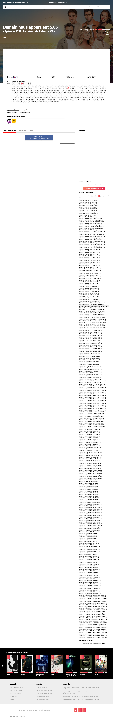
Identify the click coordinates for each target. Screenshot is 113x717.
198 (72, 97)
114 (99, 90)
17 (49, 86)
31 (81, 86)
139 (92, 93)
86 (19, 90)
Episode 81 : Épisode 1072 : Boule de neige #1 (90, 330)
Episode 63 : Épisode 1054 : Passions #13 (89, 301)
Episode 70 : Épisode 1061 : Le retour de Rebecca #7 (92, 312)
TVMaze (17, 716)
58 (50, 88)
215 (26, 99)
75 (89, 88)
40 (102, 86)
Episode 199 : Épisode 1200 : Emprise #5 (89, 538)
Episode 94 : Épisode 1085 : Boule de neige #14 (91, 351)
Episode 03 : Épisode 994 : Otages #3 (88, 204)
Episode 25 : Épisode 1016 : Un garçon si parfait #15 (92, 239)
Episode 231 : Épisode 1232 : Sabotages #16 (89, 590)
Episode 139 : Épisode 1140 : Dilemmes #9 (89, 441)
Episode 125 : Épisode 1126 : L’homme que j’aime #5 (91, 418)
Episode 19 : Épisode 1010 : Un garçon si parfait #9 (91, 230)
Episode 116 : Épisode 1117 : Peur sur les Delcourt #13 (92, 397)
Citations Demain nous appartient (94, 188)
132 (73, 93)
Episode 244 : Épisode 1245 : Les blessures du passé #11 (93, 611)
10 (33, 86)
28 (74, 86)
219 (37, 99)
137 (87, 93)
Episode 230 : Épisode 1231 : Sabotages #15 (89, 588)
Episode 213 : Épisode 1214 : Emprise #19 (89, 561)
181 (24, 97)
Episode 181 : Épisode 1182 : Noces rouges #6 (90, 509)
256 (46, 101)
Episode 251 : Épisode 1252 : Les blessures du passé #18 (93, 622)
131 (70, 93)
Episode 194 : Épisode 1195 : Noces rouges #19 (90, 530)
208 (100, 97)
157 (49, 95)
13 (40, 86)
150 (30, 95)
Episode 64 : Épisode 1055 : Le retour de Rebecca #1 (92, 303)
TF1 (17, 77)
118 (26, 93)
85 (17, 90)
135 (81, 93)
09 (31, 86)
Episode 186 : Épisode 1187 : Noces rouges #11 (90, 517)
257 (49, 101)
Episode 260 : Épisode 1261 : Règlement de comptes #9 (93, 637)
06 (24, 86)
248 (24, 101)
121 (43, 93)
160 (58, 95)
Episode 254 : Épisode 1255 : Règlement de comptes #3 (93, 627)
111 (83, 90)
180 (21, 97)
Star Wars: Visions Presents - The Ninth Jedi (71, 676)
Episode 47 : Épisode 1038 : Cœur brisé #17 (90, 275)
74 (86, 88)
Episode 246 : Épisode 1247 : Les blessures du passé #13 (93, 614)
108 (75, 90)
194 (61, 97)
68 (73, 88)
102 (58, 90)
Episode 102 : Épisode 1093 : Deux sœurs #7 (90, 364)
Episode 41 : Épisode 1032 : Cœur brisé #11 (89, 265)
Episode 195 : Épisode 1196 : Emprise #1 (89, 532)
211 (15, 99)
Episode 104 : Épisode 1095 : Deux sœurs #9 (90, 368)
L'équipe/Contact (32, 710)
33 (86, 86)
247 (22, 101)
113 (94, 90)
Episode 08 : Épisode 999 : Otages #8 (88, 212)
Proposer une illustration (13, 110)
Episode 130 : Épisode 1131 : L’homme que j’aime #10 (92, 426)
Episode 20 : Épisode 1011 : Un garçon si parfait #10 (92, 231)
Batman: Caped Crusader (40, 675)
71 (80, 88)
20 (56, 86)
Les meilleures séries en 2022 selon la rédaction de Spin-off (81, 699)
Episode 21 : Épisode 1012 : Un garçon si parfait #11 (91, 233)
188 (44, 97)
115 (105, 90)
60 (54, 88)
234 (78, 99)
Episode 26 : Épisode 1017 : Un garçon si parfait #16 (92, 241)
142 (101, 93)
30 (79, 86)
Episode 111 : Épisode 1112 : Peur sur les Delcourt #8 (92, 381)
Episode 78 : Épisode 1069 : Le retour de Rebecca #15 (92, 325)
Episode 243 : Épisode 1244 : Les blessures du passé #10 (93, 609)
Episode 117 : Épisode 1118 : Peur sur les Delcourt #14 (92, 400)
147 (22, 95)
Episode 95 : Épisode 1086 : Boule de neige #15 (90, 353)
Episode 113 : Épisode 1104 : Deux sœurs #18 (90, 385)
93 (35, 90)
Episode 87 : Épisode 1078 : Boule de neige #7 (90, 340)
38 (98, 86)
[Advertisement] (56, 61)
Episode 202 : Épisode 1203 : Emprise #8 (89, 543)
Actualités (66, 684)
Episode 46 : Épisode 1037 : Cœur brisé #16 (90, 273)
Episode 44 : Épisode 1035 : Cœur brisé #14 (90, 270)
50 (31, 88)
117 (21, 93)
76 (91, 88)
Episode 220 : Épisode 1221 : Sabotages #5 (89, 572)
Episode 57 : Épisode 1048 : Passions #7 (89, 291)
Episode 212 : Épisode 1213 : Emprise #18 (89, 559)
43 (14, 88)
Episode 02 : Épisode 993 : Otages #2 (88, 202)
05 (21, 86)
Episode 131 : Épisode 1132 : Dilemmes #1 (89, 428)
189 (47, 97)
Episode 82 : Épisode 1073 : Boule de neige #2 (90, 332)
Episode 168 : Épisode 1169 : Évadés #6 (88, 488)
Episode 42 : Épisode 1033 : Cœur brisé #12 (89, 267)
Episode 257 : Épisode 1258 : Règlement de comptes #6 (93, 632)
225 (54, 99)
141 (98, 93)
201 (80, 97)
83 (12, 90)
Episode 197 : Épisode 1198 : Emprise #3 (89, 535)
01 (12, 86)
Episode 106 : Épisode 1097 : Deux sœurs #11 (90, 371)
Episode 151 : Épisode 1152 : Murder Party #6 (90, 460)
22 (61, 86)
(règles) (108, 34)
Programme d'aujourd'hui (44, 690)
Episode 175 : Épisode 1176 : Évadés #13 (89, 499)
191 (52, 97)
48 (26, 88)
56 (45, 88)
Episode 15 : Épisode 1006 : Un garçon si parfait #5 (91, 223)
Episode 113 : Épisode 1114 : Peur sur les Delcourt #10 (92, 387)
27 (72, 86)
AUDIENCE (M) (90, 77)
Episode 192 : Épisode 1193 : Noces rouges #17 (90, 527)
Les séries (13, 684)
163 (66, 95)
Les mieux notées (15, 693)
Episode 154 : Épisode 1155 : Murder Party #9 (90, 465)
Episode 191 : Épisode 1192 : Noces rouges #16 (90, 525)
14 (42, 86)
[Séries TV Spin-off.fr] (11, 7)
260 (58, 101)
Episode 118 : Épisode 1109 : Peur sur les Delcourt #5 (92, 402)
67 (70, 88)
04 (19, 86)
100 (52, 90)
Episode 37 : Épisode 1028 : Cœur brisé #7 (89, 259)
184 (32, 97)
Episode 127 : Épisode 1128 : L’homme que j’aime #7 (91, 421)
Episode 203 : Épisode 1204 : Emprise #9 (89, 545)
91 (31, 90)
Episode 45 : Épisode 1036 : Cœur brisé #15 (89, 272)
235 (81, 99)
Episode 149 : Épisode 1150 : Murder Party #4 (90, 457)
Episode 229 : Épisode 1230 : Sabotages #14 (90, 587)
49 (29, 88)
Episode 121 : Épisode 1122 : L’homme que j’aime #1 (91, 411)
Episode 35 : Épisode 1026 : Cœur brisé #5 (89, 255)
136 (84, 93)
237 (87, 99)
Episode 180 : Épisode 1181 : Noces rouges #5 (90, 507)
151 (33, 95)
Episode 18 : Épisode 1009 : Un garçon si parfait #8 (91, 228)
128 (62, 93)
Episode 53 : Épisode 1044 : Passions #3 (89, 285)
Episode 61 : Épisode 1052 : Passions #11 (89, 298)
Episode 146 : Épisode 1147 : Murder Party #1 (90, 452)
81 (103, 88)
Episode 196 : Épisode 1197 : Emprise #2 (89, 533)
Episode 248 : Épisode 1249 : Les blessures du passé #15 (93, 618)
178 (16, 97)
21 (58, 86)
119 (32, 93)
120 (37, 93)
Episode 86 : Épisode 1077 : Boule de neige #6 (90, 338)
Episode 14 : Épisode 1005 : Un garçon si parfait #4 (91, 221)
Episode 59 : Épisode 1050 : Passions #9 (89, 294)
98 (47, 90)
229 (65, 99)
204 (89, 97)
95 (40, 90)
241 (98, 99)
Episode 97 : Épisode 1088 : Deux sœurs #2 (89, 356)
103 (60, 90)
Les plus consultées (16, 690)
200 (78, 97)
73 (84, 88)
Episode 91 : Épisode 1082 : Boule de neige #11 (90, 347)
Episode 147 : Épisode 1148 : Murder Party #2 (90, 454)
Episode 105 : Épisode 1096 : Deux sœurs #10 (90, 369)
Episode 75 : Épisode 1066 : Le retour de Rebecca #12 (92, 321)
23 (63, 86)
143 (104, 93)
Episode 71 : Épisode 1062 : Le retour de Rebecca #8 (92, 314)
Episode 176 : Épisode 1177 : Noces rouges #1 (90, 501)
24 (65, 86)
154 (41, 95)
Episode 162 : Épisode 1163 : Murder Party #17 (90, 478)
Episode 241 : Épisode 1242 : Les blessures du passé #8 (93, 606)
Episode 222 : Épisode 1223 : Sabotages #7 (89, 575)
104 (63, 90)
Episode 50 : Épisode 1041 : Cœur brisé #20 (89, 280)
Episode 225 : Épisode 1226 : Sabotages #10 (90, 580)
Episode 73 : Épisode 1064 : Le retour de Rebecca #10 (92, 317)
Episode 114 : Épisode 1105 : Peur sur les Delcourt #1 (92, 389)
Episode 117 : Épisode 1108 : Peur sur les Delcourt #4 (92, 398)
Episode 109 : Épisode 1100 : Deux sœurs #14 (90, 376)
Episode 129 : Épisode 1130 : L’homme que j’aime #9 (91, 424)
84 (15, 90)
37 (95, 86)
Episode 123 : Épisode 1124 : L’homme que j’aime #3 (91, 415)
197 (69, 97)
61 (56, 88)
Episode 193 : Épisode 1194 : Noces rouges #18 (90, 528)
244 (13, 101)
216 (29, 99)
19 (54, 86)
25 (67, 86)
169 (83, 95)
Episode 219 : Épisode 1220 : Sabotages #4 (89, 570)
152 (35, 95)
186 (38, 97)
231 (70, 99)
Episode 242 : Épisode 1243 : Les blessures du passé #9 (93, 608)
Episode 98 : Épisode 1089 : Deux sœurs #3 (89, 358)
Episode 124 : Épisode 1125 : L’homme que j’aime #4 (92, 416)
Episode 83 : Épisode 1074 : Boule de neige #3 (90, 334)
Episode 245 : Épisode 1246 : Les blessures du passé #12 (93, 613)
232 (73, 99)
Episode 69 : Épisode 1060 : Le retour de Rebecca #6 (92, 311)
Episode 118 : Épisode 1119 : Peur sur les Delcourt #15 (92, 403)
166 (74, 95)
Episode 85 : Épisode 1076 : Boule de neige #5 (90, 337)
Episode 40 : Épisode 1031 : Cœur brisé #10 (90, 264)
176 (102, 95)
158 (52, 95)
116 (15, 93)
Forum (12, 699)
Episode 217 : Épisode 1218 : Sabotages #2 (89, 567)
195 (63, 97)
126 (57, 93)
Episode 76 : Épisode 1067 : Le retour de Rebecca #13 (92, 322)
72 (82, 88)
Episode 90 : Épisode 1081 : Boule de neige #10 (90, 345)
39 (100, 86)
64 (63, 88)
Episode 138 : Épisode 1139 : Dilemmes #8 (89, 439)
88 (24, 90)
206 (94, 97)
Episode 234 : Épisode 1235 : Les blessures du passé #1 (93, 595)
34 (88, 86)
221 (43, 99)
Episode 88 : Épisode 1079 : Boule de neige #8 (90, 342)
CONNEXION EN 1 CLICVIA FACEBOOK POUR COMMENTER (39, 137)
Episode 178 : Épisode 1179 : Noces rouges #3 (90, 504)
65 (66, 88)
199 (75, 97)
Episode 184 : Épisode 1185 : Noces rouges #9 (90, 514)
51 (33, 88)
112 (88, 90)
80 (100, 88)
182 (27, 97)
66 (68, 88)
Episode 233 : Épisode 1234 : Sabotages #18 (90, 593)
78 (96, 88)
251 (33, 101)
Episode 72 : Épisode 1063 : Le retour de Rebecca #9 (92, 316)
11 (35, 86)
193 (58, 97)
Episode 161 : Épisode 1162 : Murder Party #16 (90, 476)
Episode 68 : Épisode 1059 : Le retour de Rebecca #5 (92, 309)
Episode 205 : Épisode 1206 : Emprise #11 (89, 548)
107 (72, 90)
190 (49, 97)
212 (18, 99)
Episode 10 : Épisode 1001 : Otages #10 (88, 215)
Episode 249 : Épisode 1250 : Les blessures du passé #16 (93, 619)
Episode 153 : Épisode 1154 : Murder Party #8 (90, 463)
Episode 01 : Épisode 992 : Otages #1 (88, 200)
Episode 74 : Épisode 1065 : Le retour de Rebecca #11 (92, 319)
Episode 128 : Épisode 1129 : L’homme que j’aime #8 (91, 423)
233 (76, 99)
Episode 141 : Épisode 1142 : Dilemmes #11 (89, 444)
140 (95, 93)
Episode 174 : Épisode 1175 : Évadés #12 (89, 497)
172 (91, 95)
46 (22, 88)
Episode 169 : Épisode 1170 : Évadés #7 (88, 489)
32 (84, 86)
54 (40, 88)
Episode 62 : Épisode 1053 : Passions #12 (89, 299)
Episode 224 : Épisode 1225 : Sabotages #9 (89, 579)
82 (105, 88)
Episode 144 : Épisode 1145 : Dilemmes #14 (90, 449)
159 (55, 95)
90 (28, 90)
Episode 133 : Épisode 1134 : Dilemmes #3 (89, 431)
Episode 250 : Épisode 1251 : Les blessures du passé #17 (93, 621)
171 (88, 95)
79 (98, 88)
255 (44, 101)
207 (97, 97)
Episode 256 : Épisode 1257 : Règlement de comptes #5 (93, 631)
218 (35, 99)
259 (55, 101)
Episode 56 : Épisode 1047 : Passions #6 (89, 290)
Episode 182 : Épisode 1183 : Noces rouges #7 (90, 510)
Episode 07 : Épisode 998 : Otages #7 (88, 210)
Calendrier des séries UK (44, 699)
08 (28, 86)
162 (63, 95)
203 (86, 97)
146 (19, 95)
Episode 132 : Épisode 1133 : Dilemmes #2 (89, 429)
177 (13, 97)
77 (93, 88)
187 (41, 97)
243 (104, 99)
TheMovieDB (22, 716)
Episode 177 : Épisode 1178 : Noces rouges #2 (90, 502)
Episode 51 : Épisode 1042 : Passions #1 (88, 281)
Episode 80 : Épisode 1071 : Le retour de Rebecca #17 (92, 329)
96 (42, 90)
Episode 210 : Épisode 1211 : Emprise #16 (89, 556)
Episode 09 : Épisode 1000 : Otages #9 (88, 213)
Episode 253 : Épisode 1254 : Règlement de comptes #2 (93, 626)
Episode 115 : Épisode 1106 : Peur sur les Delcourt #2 (92, 392)
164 (69, 95)
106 (69, 90)
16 (47, 86)
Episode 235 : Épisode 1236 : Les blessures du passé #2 (92, 596)
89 (26, 90)
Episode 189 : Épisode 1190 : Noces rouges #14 (91, 522)
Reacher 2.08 (63, 2)
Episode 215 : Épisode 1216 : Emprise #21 (89, 564)
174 (97, 95)
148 (24, 95)
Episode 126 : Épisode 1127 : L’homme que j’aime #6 (91, 420)
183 (30, 97)
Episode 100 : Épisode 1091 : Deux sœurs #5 (90, 361)
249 (27, 101)
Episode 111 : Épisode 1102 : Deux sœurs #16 (90, 379)
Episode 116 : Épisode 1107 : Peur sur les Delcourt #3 (92, 395)
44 (17, 88)
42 (12, 88)
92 (33, 90)
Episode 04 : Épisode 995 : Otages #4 (88, 205)
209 (103, 97)
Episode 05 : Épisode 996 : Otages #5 (88, 207)
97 (45, 90)
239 (92, 99)
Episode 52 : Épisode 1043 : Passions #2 (89, 283)
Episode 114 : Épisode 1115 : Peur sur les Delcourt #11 (92, 390)
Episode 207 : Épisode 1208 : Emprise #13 (89, 551)
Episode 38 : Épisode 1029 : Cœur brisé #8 (89, 260)
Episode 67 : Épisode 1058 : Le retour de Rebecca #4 (92, 308)
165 (71, 95)
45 (19, 88)
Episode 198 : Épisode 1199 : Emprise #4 (89, 536)
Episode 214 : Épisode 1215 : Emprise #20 (89, 562)
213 (21, 99)
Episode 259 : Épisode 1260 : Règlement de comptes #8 (93, 635)
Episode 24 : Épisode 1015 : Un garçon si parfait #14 (92, 238)
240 (95, 99)
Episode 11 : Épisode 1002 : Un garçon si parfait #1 (91, 217)
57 (47, 88)
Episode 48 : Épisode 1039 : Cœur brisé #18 (90, 277)
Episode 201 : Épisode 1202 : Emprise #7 (89, 541)
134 (79, 93)
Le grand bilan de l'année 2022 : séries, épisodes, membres (80, 696)
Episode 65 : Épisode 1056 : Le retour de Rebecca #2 (92, 304)
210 (13, 99)
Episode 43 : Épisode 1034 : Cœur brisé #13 (90, 268)
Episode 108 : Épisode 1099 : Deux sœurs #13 (90, 374)
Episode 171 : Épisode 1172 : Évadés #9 (88, 493)
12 (38, 86)
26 (70, 86)
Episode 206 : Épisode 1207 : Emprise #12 (89, 549)
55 (43, 88)
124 (51, 93)
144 (13, 95)
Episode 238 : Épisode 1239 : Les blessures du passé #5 (93, 601)
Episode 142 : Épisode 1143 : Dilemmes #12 (89, 446)
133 (76, 93)
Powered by (9, 126)
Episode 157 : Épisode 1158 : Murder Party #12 (90, 470)
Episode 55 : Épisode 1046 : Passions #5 (89, 288)
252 (35, 101)
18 (51, 86)
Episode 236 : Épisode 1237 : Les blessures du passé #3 (93, 598)
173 (94, 95)
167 (77, 95)
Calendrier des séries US (44, 696)
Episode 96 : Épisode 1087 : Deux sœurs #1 (89, 355)
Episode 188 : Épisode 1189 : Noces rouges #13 (90, 520)
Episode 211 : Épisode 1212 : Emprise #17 (89, 557)
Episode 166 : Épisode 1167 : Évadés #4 (89, 484)
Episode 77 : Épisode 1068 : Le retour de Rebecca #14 (92, 324)
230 (67, 99)
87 (21, 90)
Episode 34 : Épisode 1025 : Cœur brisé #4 (89, 254)
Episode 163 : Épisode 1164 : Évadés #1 (88, 480)
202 (83, 97)
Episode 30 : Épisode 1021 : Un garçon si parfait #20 (92, 247)
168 (80, 95)
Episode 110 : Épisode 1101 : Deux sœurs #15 (90, 377)
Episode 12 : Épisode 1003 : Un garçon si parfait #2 (91, 218)
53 (38, 88)
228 (62, 99)
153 (38, 95)
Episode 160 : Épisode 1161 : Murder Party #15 (90, 475)
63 (61, 88)
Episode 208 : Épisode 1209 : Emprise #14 (89, 553)
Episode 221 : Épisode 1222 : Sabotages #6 (89, 574)
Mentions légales (44, 710)
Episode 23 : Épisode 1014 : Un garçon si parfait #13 (92, 236)
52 (36, 88)
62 (59, 88)
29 (77, 86)
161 (60, 95)
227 (59, 99)
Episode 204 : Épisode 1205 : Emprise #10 (89, 546)
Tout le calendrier (42, 687)
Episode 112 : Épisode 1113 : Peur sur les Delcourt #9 (92, 384)
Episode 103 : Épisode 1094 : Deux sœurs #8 (90, 366)
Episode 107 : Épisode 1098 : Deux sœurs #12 (90, 372)
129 (65, 93)
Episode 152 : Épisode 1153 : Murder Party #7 (90, 462)
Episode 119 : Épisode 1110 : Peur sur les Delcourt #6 (92, 405)
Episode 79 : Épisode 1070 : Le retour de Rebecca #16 (92, 327)
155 (44, 95)
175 (100, 95)
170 (86, 95)
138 (90, 93)
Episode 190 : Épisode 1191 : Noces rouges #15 (90, 523)
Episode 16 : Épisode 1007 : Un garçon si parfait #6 (91, 225)
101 (55, 90)
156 (46, 95)
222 (45, 99)
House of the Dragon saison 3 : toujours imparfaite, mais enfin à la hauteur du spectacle (81, 688)
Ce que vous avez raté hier (44, 693)
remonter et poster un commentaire (67, 143)
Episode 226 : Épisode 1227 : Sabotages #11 (90, 582)
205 (92, 97)
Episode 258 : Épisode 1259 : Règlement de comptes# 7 (93, 634)
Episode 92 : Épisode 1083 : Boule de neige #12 (90, 348)
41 (105, 86)
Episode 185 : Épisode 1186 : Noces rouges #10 (90, 515)
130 (68, 93)
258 (52, 101)
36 (93, 86)
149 (27, 95)
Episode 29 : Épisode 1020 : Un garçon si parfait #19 (92, 246)
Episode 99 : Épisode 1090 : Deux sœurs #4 (90, 360)
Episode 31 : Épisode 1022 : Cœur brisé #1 (89, 249)
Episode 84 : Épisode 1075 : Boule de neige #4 (90, 335)
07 (26, 86)
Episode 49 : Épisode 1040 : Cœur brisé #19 (90, 278)
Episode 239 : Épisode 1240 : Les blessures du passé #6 (93, 603)
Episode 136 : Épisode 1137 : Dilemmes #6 (89, 436)
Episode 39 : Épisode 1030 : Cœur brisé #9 (89, 262)
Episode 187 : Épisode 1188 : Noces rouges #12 (90, 519)
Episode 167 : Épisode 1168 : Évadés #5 (88, 486)
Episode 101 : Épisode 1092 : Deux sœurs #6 (90, 363)
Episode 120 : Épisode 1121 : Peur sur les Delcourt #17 (92, 410)
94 (38, 90)
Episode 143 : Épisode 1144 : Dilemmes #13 (90, 447)
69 (75, 88)
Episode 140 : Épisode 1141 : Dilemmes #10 (90, 442)
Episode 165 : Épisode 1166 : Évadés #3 (88, 483)
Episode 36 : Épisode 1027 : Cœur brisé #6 (89, 257)
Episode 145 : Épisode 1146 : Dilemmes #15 (90, 450)
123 (48, 93)
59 (52, 88)
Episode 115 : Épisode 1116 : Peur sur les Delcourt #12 (92, 394)
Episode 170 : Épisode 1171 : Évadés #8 (88, 491)
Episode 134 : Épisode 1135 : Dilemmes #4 (89, 433)
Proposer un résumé (12, 112)
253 (38, 101)
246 (19, 101)
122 (46, 93)
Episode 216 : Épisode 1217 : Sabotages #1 (89, 566)
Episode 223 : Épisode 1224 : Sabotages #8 (89, 577)
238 (89, 99)
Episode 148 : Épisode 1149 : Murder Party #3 (90, 455)
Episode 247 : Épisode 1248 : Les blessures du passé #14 (93, 616)
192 (55, 97)
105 (66, 90)
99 (49, 90)
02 (14, 86)
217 (32, 99)
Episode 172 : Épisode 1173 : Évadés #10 (89, 494)
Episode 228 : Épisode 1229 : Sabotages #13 (90, 585)
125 (54, 93)
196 (66, 97)
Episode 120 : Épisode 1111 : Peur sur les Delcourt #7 (92, 408)
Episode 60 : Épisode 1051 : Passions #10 (89, 296)
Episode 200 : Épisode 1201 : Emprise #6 (89, 540)
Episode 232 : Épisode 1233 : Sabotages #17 (89, 592)
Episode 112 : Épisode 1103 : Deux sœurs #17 (90, 382)
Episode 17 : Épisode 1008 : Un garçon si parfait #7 (91, 226)
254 (41, 101)
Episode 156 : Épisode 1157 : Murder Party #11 (90, 468)
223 (48, 99)
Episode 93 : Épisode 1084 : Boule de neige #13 (90, 350)
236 (84, 99)
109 (77, 90)
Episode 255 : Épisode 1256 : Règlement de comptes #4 (93, 629)
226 (56, 99)
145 (16, 95)
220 (40, 99)
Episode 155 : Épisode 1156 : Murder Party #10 (90, 467)
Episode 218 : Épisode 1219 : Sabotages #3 (89, 569)
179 (18, 97)
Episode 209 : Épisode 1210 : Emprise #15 (89, 554)
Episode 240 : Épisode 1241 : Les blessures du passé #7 (93, 605)
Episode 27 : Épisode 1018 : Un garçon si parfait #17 (92, 243)
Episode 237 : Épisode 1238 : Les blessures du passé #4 (93, 600)
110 (80, 90)
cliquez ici (40, 140)
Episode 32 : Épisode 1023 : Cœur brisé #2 (89, 251)
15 (44, 86)
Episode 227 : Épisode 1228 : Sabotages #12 (90, 583)
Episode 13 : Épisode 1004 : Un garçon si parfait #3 (91, 220)
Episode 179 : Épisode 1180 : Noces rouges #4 (90, 506)
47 (24, 88)
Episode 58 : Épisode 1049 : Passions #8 (89, 293)
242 (101, 99)
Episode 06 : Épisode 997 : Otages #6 (88, 208)
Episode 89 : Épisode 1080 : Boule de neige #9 (90, 343)
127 (59, 93)
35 (91, 86)
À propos (22, 710)
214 (24, 99)
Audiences (13, 696)
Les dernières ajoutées (17, 687)
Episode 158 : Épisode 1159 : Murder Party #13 (90, 471)
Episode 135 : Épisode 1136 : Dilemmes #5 (89, 434)
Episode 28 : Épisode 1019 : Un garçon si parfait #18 (92, 244)
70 (77, 88)
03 (17, 86)
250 (30, 101)
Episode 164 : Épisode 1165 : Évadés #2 (88, 481)
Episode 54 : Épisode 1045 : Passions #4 (89, 286)
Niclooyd (51, 2)
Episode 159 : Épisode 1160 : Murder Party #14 (90, 473)
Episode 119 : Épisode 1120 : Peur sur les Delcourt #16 (92, 407)
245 (16, 101)
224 (51, 99)
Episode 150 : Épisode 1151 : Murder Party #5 (90, 459)
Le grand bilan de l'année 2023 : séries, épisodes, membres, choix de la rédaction (80, 692)
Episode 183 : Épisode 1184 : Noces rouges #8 (90, 512)
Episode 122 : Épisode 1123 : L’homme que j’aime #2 (91, 413)
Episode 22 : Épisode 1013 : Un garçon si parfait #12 (91, 234)
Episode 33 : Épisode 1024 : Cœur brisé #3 (89, 252)
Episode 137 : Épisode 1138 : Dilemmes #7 (89, 437)
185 (35, 97)
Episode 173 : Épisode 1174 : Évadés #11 (89, 496)
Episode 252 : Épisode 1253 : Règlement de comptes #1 (92, 624)
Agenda (39, 684)
